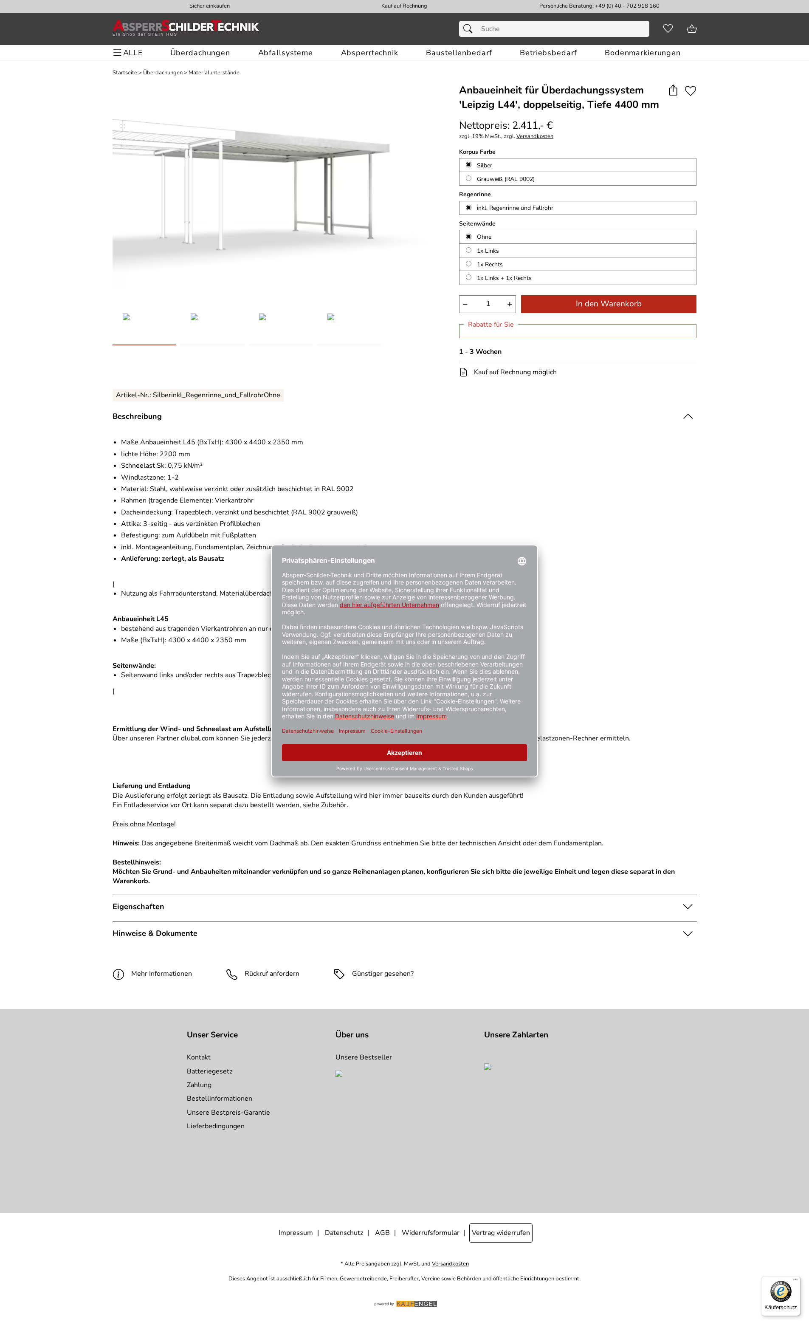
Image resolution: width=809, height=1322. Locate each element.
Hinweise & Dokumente (155, 933)
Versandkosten (534, 136)
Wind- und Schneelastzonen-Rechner (540, 738)
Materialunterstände (214, 72)
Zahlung (199, 1085)
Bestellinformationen (219, 1098)
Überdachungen (163, 72)
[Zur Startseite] (186, 29)
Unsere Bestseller (363, 1057)
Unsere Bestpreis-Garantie (228, 1112)
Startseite (125, 72)
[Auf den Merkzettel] (690, 90)
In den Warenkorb (609, 303)
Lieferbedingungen (216, 1126)
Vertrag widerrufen (501, 1232)
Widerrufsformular (430, 1232)
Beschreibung (137, 416)
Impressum (296, 1232)
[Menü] (795, 1281)
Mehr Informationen (161, 973)
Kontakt (199, 1057)
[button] (673, 90)
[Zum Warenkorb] (692, 29)
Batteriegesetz (209, 1071)
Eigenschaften (138, 906)
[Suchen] (470, 29)
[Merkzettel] (668, 29)
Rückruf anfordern (272, 973)
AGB (382, 1232)
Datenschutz (344, 1232)
